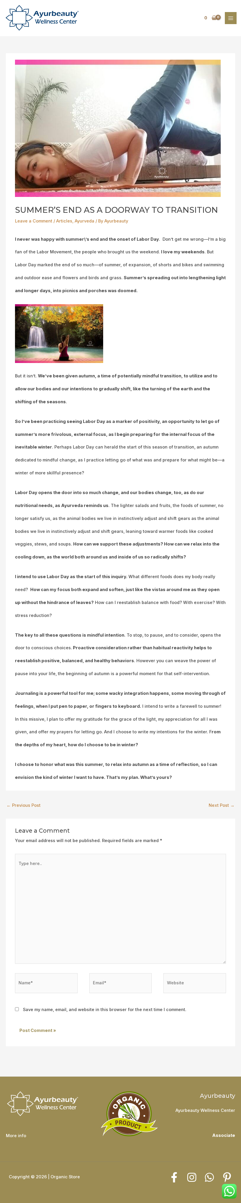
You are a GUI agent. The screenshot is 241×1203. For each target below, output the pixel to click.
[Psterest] (227, 1177)
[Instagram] (192, 1177)
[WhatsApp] (209, 1177)
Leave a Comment (33, 221)
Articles (64, 221)
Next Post (222, 805)
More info (16, 1135)
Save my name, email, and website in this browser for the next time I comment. (104, 1009)
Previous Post (23, 805)
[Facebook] (174, 1177)
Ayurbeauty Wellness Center (205, 1110)
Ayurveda (84, 221)
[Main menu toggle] (231, 18)
